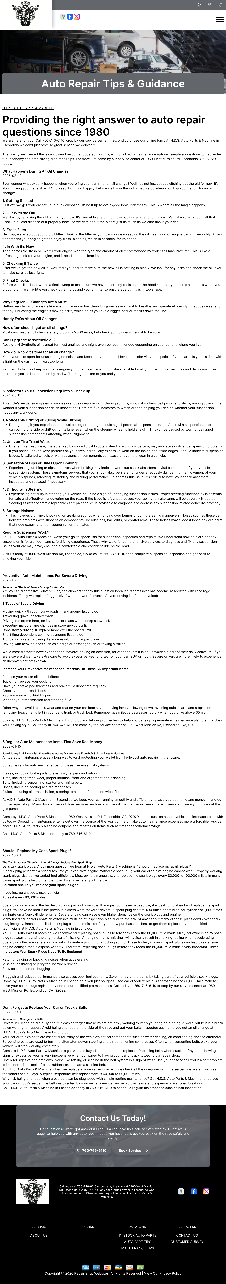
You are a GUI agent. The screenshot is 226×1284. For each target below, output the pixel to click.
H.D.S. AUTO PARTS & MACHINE (28, 108)
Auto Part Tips (137, 1242)
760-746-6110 (53, 140)
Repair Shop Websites (91, 1273)
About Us (38, 1235)
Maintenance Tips (137, 1248)
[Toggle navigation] (220, 19)
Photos (88, 1226)
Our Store (38, 1226)
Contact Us (187, 1226)
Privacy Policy (170, 1273)
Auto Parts (137, 1226)
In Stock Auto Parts (138, 1235)
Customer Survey (187, 1242)
